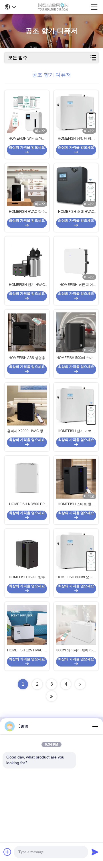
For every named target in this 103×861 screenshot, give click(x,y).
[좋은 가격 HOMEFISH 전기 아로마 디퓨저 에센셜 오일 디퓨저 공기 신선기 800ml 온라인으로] (76, 405)
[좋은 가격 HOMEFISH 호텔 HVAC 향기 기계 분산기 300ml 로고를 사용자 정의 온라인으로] (76, 186)
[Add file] (7, 852)
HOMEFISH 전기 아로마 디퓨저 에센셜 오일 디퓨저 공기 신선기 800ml (76, 431)
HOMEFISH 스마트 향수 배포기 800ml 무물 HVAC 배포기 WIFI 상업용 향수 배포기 (76, 504)
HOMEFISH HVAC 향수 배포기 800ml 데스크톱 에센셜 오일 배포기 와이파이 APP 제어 (27, 577)
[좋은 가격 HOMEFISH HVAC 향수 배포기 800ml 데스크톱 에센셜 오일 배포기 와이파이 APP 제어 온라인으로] (27, 552)
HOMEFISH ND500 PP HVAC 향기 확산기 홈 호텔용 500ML (27, 504)
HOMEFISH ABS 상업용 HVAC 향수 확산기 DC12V (27, 358)
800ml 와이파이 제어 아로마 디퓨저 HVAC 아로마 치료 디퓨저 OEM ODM (76, 650)
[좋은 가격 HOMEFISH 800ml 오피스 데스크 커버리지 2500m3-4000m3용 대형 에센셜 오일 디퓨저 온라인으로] (76, 551)
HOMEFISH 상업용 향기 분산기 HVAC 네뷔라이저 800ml (76, 139)
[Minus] (95, 726)
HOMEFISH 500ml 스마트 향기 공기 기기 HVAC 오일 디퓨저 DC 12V (76, 358)
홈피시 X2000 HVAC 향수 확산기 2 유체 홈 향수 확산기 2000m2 (27, 431)
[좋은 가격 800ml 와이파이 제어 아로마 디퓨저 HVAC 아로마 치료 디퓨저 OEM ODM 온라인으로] (76, 625)
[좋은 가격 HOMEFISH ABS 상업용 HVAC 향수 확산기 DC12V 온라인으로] (27, 332)
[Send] (95, 852)
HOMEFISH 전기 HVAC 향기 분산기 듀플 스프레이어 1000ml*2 (27, 285)
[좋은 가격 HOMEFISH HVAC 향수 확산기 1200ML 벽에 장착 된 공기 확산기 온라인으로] (27, 186)
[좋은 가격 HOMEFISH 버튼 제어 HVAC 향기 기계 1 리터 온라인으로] (76, 259)
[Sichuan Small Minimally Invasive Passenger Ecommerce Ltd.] (53, 7)
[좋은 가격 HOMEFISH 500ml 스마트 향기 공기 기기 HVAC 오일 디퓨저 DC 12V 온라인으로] (76, 332)
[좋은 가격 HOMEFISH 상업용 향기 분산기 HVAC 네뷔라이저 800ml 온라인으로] (76, 113)
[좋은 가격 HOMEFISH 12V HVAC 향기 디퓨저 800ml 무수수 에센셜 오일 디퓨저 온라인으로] (27, 625)
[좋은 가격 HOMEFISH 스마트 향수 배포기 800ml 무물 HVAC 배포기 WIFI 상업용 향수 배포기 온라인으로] (76, 479)
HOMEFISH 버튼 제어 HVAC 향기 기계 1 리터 (76, 285)
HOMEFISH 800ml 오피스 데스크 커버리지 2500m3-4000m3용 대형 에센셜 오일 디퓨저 (76, 577)
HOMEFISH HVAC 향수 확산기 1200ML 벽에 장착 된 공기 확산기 (27, 212)
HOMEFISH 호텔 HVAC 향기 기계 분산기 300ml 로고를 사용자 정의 (76, 212)
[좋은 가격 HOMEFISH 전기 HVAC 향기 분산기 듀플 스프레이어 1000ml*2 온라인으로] (27, 259)
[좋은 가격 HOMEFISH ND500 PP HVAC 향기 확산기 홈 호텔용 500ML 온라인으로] (27, 479)
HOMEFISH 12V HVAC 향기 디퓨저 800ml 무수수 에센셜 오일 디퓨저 (27, 650)
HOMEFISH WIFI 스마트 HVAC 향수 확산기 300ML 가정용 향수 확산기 (27, 139)
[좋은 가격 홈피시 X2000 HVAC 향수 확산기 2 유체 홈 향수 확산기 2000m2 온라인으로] (27, 406)
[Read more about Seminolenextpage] (80, 684)
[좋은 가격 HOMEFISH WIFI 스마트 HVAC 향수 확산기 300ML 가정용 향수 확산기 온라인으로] (27, 113)
